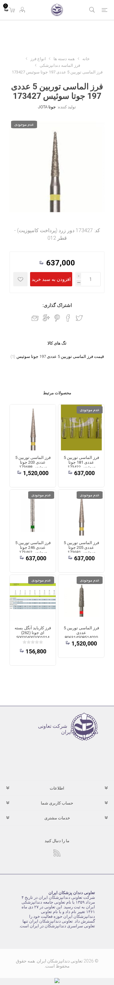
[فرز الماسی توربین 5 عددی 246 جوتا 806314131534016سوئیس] (33, 513)
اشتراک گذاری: (57, 305)
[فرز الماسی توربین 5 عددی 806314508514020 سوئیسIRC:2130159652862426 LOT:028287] (81, 598)
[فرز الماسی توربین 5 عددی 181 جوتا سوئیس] (81, 427)
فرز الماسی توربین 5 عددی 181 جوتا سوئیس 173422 (81, 462)
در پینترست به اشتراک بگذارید (57, 318)
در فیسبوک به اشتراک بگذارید (68, 318)
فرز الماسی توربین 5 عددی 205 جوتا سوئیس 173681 (81, 547)
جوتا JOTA (47, 107)
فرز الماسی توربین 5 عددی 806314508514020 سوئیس (81, 635)
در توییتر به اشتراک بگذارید (79, 318)
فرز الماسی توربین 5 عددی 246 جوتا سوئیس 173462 (33, 547)
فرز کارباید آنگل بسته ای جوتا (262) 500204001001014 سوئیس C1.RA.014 (33, 635)
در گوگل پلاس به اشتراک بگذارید (46, 318)
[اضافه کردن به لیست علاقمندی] (20, 279)
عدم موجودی (24, 124)
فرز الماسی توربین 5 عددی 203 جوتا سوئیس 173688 (33, 462)
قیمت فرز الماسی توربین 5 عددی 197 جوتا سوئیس (60, 356)
